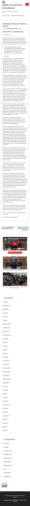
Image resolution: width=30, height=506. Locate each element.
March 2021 (5, 357)
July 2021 (5, 342)
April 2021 (5, 353)
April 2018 (5, 423)
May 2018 (5, 419)
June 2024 (5, 302)
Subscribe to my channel (15, 252)
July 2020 (5, 386)
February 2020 (6, 404)
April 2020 (5, 397)
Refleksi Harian (7, 472)
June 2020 (5, 390)
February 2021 (6, 360)
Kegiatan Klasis (7, 461)
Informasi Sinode (8, 450)
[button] (15, 264)
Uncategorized (7, 476)
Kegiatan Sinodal (8, 465)
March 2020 (5, 401)
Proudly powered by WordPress (11, 500)
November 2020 (6, 371)
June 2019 (5, 408)
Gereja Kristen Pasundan (12, 6)
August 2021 (6, 338)
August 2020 (6, 382)
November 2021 (6, 327)
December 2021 (6, 324)
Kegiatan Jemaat (8, 458)
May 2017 (5, 426)
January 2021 (6, 364)
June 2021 (5, 346)
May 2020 (5, 393)
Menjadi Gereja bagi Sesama (10, 11)
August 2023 (6, 309)
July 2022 (5, 320)
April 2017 (5, 430)
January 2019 (6, 415)
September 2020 (7, 379)
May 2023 (5, 316)
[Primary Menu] (27, 4)
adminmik (9, 28)
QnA (20, 28)
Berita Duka (6, 443)
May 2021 (5, 349)
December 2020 (6, 368)
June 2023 (5, 313)
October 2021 (6, 331)
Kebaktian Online (8, 454)
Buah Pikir (6, 447)
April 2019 (5, 412)
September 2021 (7, 335)
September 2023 (7, 305)
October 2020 (6, 375)
